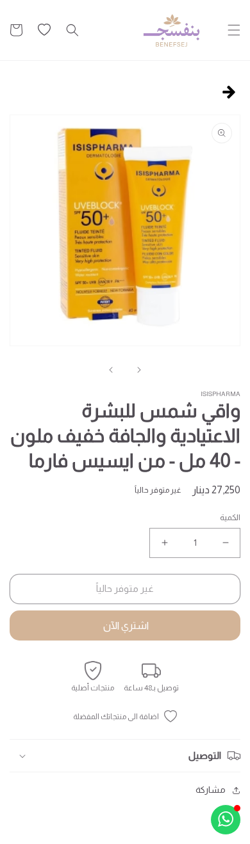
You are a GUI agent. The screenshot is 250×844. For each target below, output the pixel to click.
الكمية (230, 517)
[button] (234, 30)
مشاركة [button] (211, 789)
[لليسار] (139, 370)
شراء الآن (125, 625)
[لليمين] (111, 370)
